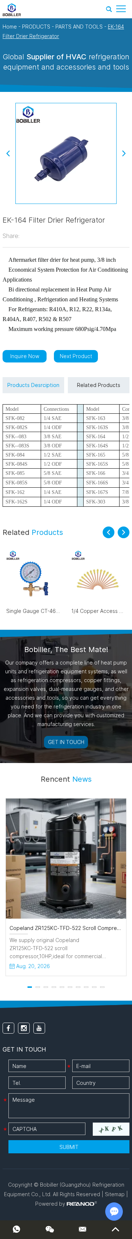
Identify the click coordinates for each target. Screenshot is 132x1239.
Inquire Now (24, 356)
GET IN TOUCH (66, 742)
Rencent (66, 779)
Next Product (76, 356)
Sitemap (115, 1194)
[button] (108, 532)
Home (10, 26)
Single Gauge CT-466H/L (36, 611)
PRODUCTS (36, 26)
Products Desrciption (33, 385)
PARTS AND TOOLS (79, 26)
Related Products (98, 385)
